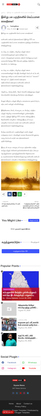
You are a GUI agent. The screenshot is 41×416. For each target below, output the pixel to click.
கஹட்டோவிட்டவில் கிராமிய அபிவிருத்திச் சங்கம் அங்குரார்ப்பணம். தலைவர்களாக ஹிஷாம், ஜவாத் (27, 336)
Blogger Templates (19, 410)
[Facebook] (9, 194)
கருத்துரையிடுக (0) (20, 251)
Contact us (28, 404)
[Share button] (24, 194)
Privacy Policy (20, 406)
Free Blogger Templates (20, 412)
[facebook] (13, 393)
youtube (32, 368)
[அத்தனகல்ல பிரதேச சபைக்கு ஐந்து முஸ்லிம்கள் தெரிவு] (9, 309)
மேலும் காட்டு (34, 220)
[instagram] (24, 393)
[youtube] (20, 393)
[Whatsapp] (19, 194)
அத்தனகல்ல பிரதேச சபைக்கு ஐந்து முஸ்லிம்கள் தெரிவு (28, 306)
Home (11, 404)
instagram (12, 368)
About (18, 404)
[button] (38, 4)
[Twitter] (14, 194)
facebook (12, 362)
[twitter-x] (16, 393)
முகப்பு (3, 12)
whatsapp (32, 362)
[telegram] (27, 393)
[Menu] (3, 4)
